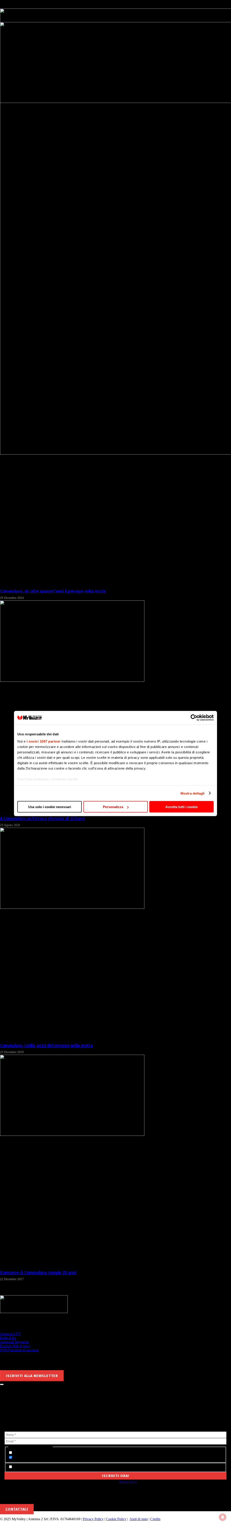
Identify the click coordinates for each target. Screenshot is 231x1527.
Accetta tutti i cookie (181, 807)
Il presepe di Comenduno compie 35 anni (38, 1272)
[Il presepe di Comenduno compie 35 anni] (72, 1134)
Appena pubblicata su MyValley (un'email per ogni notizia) (58, 1453)
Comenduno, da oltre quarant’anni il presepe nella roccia (53, 591)
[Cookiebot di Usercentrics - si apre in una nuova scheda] (194, 717)
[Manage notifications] (222, 1517)
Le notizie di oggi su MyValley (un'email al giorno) (51, 1457)
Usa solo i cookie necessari (49, 807)
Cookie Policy (116, 1519)
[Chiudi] (2, 1384)
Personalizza (113, 807)
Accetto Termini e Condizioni (35, 1467)
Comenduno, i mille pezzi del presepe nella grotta (46, 1045)
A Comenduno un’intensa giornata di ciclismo (42, 818)
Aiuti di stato (138, 1519)
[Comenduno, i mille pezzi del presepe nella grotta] (72, 907)
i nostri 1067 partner (44, 741)
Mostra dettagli (192, 793)
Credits (155, 1519)
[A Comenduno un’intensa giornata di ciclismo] (72, 680)
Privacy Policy (128, 1482)
